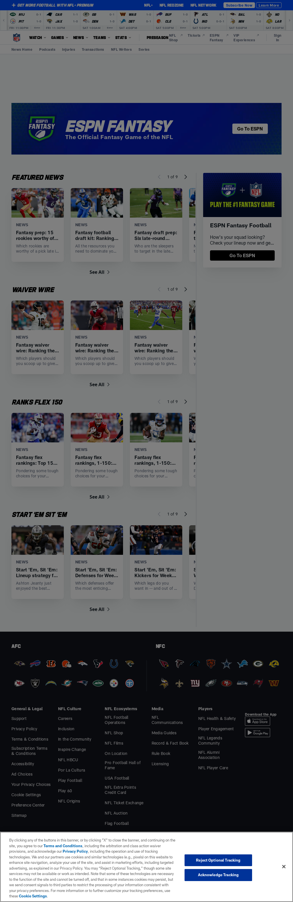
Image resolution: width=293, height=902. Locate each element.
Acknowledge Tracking (218, 874)
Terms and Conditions (62, 846)
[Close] (284, 866)
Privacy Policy (75, 851)
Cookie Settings (33, 896)
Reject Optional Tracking (218, 860)
